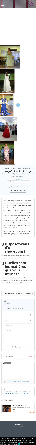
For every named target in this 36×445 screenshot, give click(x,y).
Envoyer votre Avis (18, 191)
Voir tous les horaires (18, 358)
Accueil (7, 168)
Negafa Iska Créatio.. (20, 405)
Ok (19, 444)
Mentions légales (18, 426)
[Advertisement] (18, 26)
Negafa (14, 168)
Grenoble (19, 179)
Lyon (15, 412)
